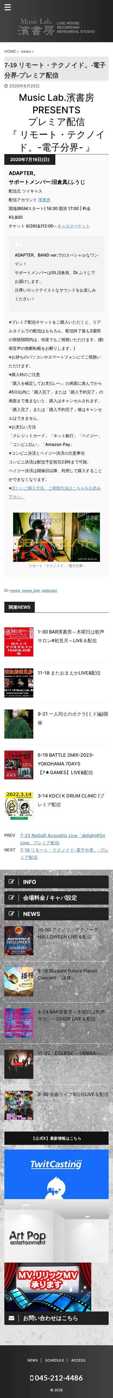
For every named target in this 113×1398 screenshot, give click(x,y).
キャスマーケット (73, 225)
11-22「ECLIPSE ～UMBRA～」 (71, 1053)
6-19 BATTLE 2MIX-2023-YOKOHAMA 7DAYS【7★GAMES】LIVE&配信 (66, 763)
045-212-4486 (58, 1377)
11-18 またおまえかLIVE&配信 (69, 673)
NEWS (33, 1360)
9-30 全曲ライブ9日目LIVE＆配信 (73, 1094)
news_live (31, 590)
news (15, 590)
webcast (49, 590)
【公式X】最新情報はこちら (56, 1138)
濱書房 (44, 199)
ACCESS (78, 1360)
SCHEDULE (54, 1360)
